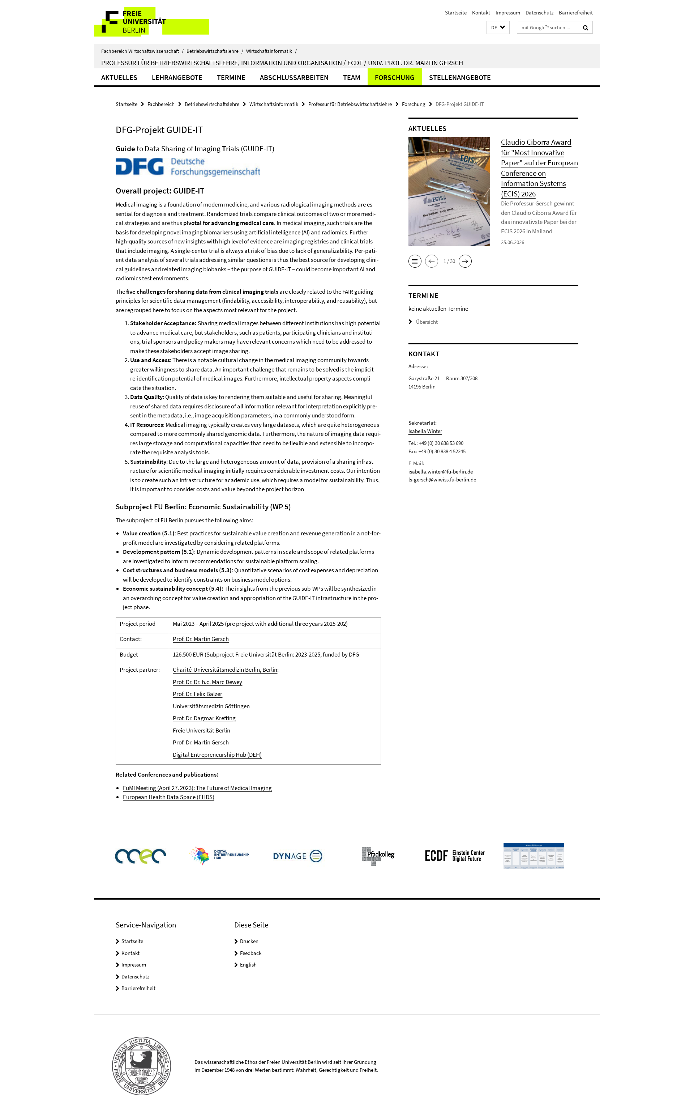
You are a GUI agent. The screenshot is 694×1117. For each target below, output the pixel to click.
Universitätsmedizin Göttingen (211, 706)
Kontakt (481, 12)
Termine (231, 77)
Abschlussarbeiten (294, 77)
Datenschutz (539, 12)
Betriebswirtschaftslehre (215, 51)
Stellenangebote (460, 77)
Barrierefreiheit (576, 12)
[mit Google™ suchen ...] (585, 27)
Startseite (456, 12)
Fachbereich (161, 104)
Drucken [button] (249, 941)
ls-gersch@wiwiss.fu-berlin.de (442, 479)
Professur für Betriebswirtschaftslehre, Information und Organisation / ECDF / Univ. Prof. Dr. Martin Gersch (282, 62)
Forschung (395, 77)
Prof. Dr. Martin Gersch (201, 639)
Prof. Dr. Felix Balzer (197, 694)
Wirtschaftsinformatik (271, 51)
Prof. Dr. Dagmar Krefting (204, 718)
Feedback (250, 953)
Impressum (508, 12)
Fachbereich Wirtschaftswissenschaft (142, 51)
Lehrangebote (177, 77)
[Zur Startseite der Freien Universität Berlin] (154, 22)
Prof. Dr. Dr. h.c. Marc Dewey (207, 682)
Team (351, 77)
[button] (498, 27)
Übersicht (427, 321)
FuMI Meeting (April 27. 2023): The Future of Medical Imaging (197, 788)
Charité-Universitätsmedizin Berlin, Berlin (225, 670)
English (248, 964)
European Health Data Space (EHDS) (168, 797)
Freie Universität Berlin (201, 730)
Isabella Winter (425, 431)
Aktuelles (119, 77)
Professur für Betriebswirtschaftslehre (350, 104)
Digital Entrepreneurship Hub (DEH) (217, 755)
